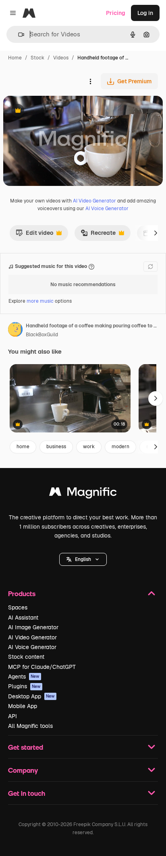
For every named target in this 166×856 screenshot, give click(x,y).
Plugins (24, 686)
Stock (37, 58)
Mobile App (22, 706)
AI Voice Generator (107, 208)
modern (120, 446)
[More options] (90, 81)
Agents (23, 676)
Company (23, 770)
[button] (83, 559)
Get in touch (26, 793)
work (89, 446)
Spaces (17, 607)
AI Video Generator (94, 201)
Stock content (26, 656)
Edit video (34, 234)
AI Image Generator (33, 627)
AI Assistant (23, 617)
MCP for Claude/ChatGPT (42, 666)
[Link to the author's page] (15, 330)
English (83, 559)
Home (15, 58)
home (23, 446)
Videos (60, 58)
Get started (25, 747)
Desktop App (31, 696)
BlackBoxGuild (42, 334)
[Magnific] (83, 493)
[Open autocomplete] (18, 35)
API (12, 716)
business (56, 446)
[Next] (155, 232)
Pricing (115, 13)
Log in (145, 13)
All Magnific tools (30, 725)
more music (40, 301)
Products (21, 593)
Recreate (98, 234)
